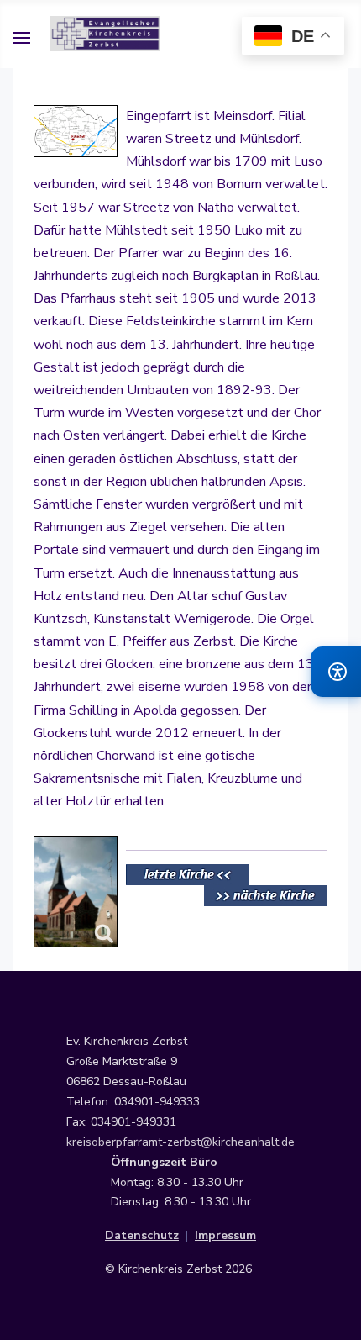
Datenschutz (142, 1235)
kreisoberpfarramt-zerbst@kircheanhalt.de (180, 1142)
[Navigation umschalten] (22, 40)
